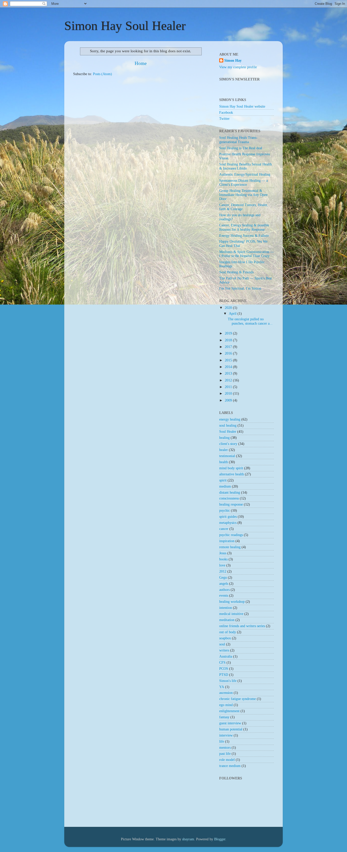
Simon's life (227, 681)
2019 (229, 333)
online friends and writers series (242, 626)
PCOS (223, 669)
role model (227, 760)
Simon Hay (233, 60)
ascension (226, 693)
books (223, 559)
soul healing (227, 425)
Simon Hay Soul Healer (125, 26)
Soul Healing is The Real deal (240, 148)
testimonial (227, 456)
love (222, 565)
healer (223, 450)
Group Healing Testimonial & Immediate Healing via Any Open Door (243, 195)
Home (141, 63)
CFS (222, 662)
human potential (230, 729)
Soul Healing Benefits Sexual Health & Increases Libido (245, 166)
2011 (229, 387)
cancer (223, 529)
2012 (229, 380)
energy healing (229, 419)
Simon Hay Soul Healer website (242, 106)
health (223, 462)
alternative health (231, 474)
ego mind (226, 705)
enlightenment (229, 711)
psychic (224, 510)
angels (223, 584)
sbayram (188, 839)
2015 (229, 360)
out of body (227, 632)
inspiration (226, 541)
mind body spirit (231, 468)
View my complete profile (238, 67)
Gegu (223, 577)
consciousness (229, 498)
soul (222, 644)
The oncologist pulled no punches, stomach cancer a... (250, 321)
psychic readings (231, 535)
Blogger (219, 839)
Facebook (226, 112)
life (221, 741)
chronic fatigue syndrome (237, 699)
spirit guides (228, 517)
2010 (229, 393)
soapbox (225, 638)
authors (224, 590)
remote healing (230, 547)
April (233, 313)
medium (225, 486)
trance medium (230, 766)
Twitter (224, 119)
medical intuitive (231, 614)
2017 (229, 347)
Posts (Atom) (102, 74)
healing (224, 438)
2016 (229, 353)
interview (226, 735)
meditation (226, 620)
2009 (229, 400)
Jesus (222, 553)
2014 (229, 367)
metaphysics (227, 523)
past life (225, 754)
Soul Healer (227, 431)
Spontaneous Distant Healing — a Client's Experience (243, 183)
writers (224, 650)
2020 (229, 308)
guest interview (230, 723)
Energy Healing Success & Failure (244, 236)
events (223, 595)
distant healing (229, 492)
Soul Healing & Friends (236, 272)
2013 (229, 373)
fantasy (224, 717)
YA (221, 687)
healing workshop (232, 602)
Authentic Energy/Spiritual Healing (244, 174)
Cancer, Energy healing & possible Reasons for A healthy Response (244, 227)
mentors (225, 747)
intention (225, 608)
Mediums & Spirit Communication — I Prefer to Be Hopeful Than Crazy (246, 254)
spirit (223, 480)
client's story (228, 444)
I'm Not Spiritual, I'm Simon (240, 288)
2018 (229, 340)
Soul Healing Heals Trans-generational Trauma (238, 140)
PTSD (223, 675)
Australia (225, 656)
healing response (231, 504)
